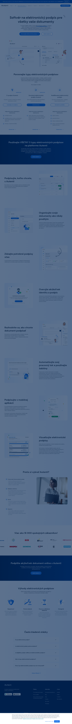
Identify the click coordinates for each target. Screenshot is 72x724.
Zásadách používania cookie (27, 718)
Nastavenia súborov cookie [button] (49, 721)
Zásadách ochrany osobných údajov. (38, 718)
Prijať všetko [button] (57, 721)
